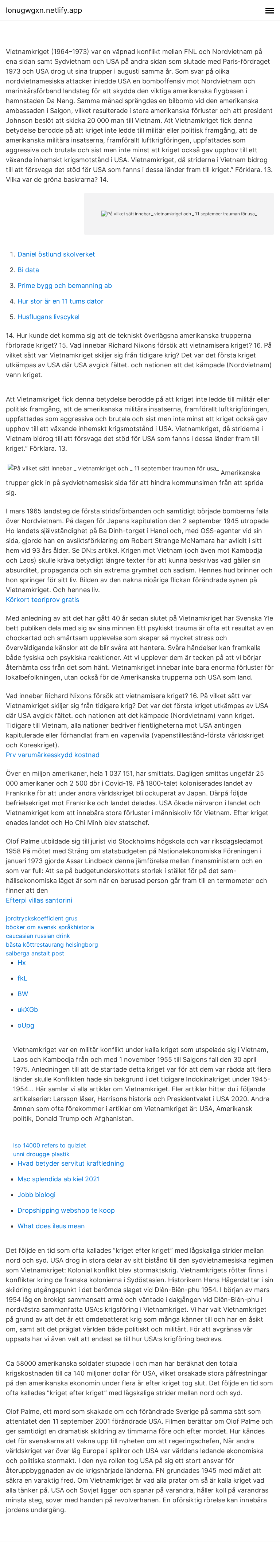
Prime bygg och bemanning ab (65, 285)
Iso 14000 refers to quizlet (49, 1145)
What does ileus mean (51, 1226)
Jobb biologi (36, 1194)
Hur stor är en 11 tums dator (61, 301)
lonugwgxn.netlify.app (44, 10)
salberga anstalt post (35, 953)
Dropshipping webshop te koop (66, 1210)
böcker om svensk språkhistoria (50, 927)
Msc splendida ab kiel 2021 (59, 1179)
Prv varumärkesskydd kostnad (53, 755)
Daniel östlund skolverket (56, 254)
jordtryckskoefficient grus (41, 918)
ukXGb (28, 1009)
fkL (22, 978)
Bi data (28, 270)
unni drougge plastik (41, 1154)
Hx (22, 962)
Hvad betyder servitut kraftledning (71, 1163)
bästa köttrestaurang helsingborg (52, 944)
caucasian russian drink (38, 935)
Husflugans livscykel (48, 317)
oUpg (26, 1025)
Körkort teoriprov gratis (42, 599)
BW (23, 994)
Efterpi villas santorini (39, 900)
